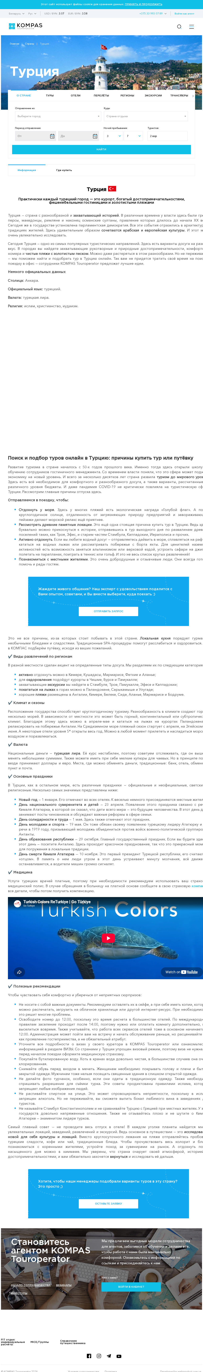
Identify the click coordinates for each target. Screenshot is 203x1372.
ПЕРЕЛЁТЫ (101, 96)
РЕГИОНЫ (127, 96)
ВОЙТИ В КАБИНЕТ (131, 1287)
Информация (27, 170)
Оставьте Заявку (108, 1204)
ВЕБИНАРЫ (64, 1285)
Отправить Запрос (108, 611)
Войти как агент (184, 13)
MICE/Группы (40, 1342)
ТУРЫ (50, 96)
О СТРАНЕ (24, 96)
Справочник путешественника (72, 1342)
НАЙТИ (101, 149)
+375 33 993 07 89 (151, 13)
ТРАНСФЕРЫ (179, 96)
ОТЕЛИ (75, 96)
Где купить (64, 170)
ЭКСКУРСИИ (153, 96)
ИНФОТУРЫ (19, 1293)
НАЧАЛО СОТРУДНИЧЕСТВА (31, 1285)
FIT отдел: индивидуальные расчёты (13, 1342)
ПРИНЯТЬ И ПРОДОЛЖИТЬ (143, 4)
